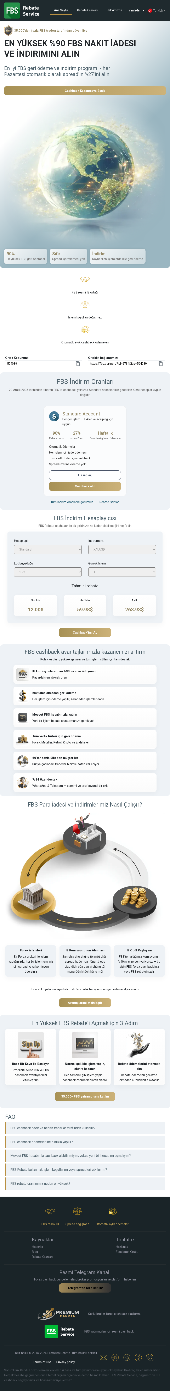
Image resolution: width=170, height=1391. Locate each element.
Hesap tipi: (21, 541)
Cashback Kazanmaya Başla (85, 91)
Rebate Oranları (87, 10)
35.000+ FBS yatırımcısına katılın (85, 1096)
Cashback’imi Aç (85, 632)
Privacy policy (65, 1362)
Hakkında (122, 1247)
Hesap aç (85, 475)
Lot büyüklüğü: (24, 563)
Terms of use (42, 1362)
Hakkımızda (114, 10)
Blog (35, 1252)
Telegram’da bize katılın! (85, 1288)
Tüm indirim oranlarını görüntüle (72, 502)
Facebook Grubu (127, 1252)
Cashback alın (85, 486)
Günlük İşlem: (97, 563)
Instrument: (96, 541)
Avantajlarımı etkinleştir (85, 1003)
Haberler (37, 1247)
